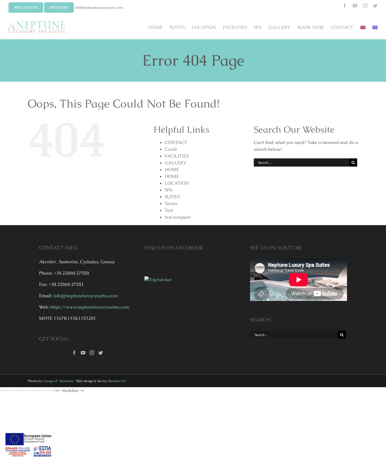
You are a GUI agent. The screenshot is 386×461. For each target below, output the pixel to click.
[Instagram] (92, 352)
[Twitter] (100, 352)
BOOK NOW (59, 7)
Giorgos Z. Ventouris (58, 381)
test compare (178, 217)
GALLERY (175, 163)
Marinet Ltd (117, 381)
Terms (171, 203)
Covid (171, 149)
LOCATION (177, 183)
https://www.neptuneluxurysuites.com (89, 307)
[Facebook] (74, 352)
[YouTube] (83, 352)
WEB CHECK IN (26, 7)
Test (169, 210)
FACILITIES (176, 156)
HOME (172, 170)
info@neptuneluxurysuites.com (99, 7)
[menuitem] (159, 27)
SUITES (172, 197)
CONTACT (176, 142)
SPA (169, 190)
